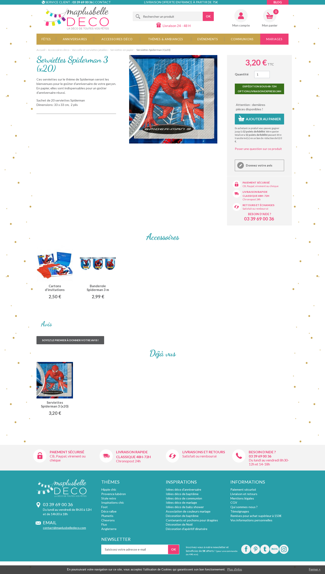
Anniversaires (75, 39)
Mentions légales (242, 498)
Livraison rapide (255, 191)
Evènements (207, 39)
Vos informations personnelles (251, 520)
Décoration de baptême (182, 516)
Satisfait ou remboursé (255, 208)
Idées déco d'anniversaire (183, 489)
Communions (242, 39)
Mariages (274, 39)
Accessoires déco (117, 39)
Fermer (313, 569)
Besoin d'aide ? (259, 214)
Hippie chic (108, 489)
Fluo (104, 524)
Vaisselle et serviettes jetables (90, 50)
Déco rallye (109, 511)
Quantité (242, 74)
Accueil (40, 50)
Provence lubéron (113, 494)
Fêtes (46, 39)
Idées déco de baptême (182, 494)
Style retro (108, 498)
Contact (103, 2)
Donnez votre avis (258, 165)
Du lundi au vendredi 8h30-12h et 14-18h (269, 462)
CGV (233, 502)
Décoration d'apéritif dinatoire (186, 529)
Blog (277, 2)
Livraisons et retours (203, 452)
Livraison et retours (243, 494)
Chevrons (108, 520)
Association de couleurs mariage (188, 511)
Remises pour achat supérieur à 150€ (255, 516)
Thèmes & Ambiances (165, 39)
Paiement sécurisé (256, 182)
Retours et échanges (258, 205)
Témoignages (239, 511)
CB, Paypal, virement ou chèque (261, 186)
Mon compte (241, 25)
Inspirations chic (112, 502)
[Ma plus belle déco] (76, 18)
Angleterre (109, 529)
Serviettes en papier (122, 50)
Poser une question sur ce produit (258, 149)
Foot (104, 507)
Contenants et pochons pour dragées (192, 520)
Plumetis (107, 516)
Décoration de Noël (179, 524)
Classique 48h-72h (256, 195)
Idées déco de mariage (181, 502)
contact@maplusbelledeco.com (64, 528)
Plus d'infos (234, 569)
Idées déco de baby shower (185, 507)
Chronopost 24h (252, 199)
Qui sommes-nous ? (244, 507)
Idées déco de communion (184, 498)
